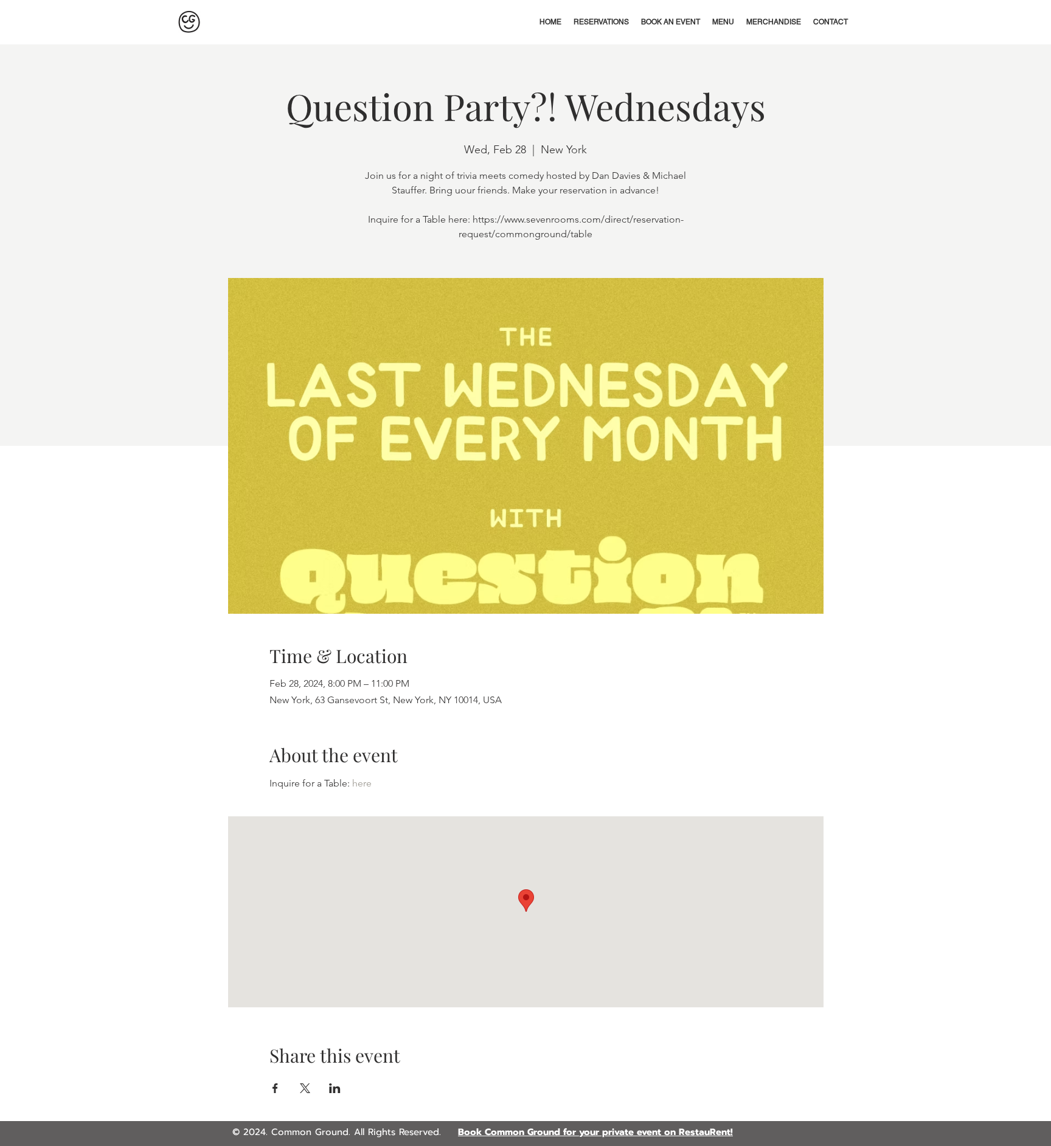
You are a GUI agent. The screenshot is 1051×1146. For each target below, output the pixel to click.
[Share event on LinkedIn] (335, 1088)
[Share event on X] (305, 1088)
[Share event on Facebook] (275, 1088)
